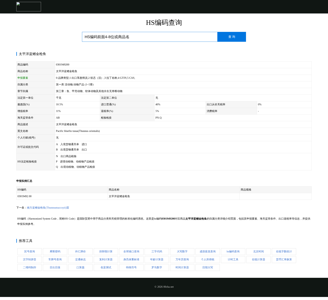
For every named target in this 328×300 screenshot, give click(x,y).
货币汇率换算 (284, 259)
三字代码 (156, 251)
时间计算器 (182, 267)
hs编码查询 (233, 251)
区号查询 (29, 251)
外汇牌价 (80, 251)
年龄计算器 (156, 259)
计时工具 (233, 259)
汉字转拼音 (29, 259)
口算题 (80, 267)
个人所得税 (207, 259)
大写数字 (182, 251)
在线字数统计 (284, 251)
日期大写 (207, 267)
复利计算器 (106, 259)
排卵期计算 (106, 251)
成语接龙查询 (208, 251)
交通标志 (80, 259)
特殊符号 (131, 267)
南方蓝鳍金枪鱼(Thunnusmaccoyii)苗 (48, 207)
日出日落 (55, 267)
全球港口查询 (131, 251)
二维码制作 (29, 267)
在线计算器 (258, 259)
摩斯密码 (55, 251)
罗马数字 (156, 267)
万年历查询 (182, 259)
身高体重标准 (131, 259)
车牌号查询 (55, 259)
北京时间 (258, 251)
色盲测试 (106, 267)
